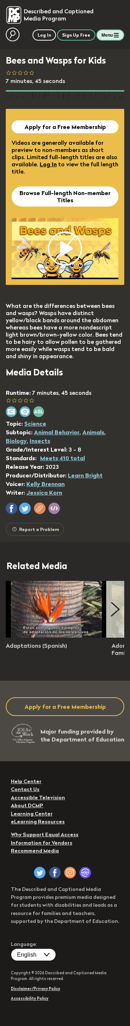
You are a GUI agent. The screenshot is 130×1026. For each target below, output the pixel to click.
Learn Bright (85, 475)
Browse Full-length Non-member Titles (65, 196)
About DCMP (27, 805)
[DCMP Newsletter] (85, 872)
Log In (48, 164)
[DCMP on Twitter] (40, 872)
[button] (11, 508)
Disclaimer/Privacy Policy (35, 988)
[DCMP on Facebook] (55, 872)
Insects (40, 440)
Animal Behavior (56, 432)
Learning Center (32, 813)
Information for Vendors (41, 843)
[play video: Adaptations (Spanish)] (56, 635)
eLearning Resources (38, 821)
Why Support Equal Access (44, 834)
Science (35, 423)
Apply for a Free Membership (65, 126)
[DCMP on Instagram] (70, 872)
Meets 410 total (62, 458)
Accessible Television (38, 797)
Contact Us (25, 789)
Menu (107, 35)
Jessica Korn (44, 492)
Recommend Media (35, 850)
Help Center (26, 781)
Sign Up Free (76, 35)
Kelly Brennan (45, 483)
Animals (93, 432)
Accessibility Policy (29, 998)
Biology (16, 440)
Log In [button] (44, 35)
